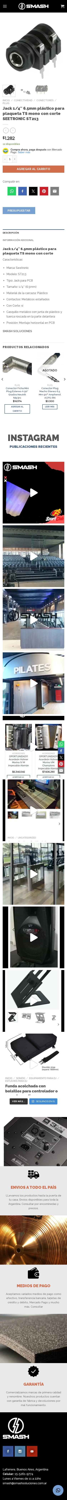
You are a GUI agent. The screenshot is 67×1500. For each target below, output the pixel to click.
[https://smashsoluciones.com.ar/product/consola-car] (33, 810)
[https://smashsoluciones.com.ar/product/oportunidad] (33, 937)
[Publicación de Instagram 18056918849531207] (33, 493)
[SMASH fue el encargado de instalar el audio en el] (33, 683)
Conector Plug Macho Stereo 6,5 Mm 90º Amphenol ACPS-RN (50, 393)
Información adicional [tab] (18, 240)
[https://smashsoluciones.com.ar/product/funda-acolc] (33, 1064)
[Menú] (5, 6)
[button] (58, 1490)
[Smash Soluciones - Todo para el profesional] (33, 6)
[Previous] (8, 51)
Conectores (45, 100)
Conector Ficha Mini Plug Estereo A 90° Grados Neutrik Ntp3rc (17, 393)
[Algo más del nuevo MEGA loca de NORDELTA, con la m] (33, 620)
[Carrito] (62, 6)
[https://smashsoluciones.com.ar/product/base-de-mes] (33, 1001)
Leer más (50, 407)
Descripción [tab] (11, 232)
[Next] (58, 51)
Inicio (6, 100)
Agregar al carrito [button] (17, 409)
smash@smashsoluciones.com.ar (25, 1483)
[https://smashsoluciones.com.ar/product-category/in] (33, 747)
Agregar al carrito (33, 169)
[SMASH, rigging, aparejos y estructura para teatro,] (33, 556)
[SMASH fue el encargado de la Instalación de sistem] (33, 874)
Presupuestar (19, 210)
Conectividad (23, 100)
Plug (6, 103)
